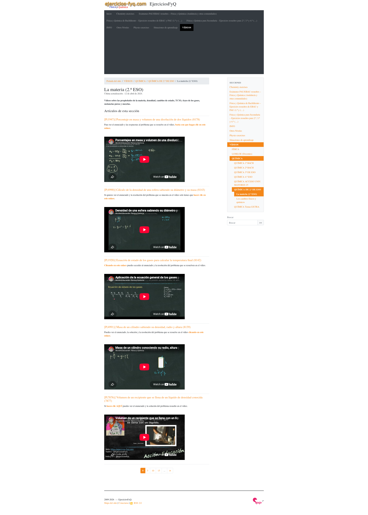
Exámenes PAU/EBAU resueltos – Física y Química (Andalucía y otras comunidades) (178, 13)
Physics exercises (141, 27)
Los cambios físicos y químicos (246, 200)
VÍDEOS (186, 27)
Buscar (230, 217)
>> (260, 222)
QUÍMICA (140, 80)
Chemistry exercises (125, 13)
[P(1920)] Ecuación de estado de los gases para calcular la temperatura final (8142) (152, 260)
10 (153, 470)
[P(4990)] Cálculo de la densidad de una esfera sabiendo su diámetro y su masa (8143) (154, 190)
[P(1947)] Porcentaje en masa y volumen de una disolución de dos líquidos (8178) (152, 119)
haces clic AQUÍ (114, 406)
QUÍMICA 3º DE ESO (245, 172)
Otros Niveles (123, 27)
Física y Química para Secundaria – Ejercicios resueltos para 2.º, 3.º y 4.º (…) (222, 20)
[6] (170, 470)
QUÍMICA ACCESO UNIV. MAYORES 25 (247, 183)
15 (159, 470)
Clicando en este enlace (115, 265)
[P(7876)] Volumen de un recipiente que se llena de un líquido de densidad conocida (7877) (153, 399)
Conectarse (124, 502)
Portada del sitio (114, 80)
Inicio (109, 13)
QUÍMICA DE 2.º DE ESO (161, 80)
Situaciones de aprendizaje (166, 27)
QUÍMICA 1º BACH (244, 162)
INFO (109, 27)
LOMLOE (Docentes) (242, 153)
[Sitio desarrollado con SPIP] (258, 500)
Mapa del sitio (110, 502)
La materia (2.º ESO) (246, 194)
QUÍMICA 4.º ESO (243, 176)
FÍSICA (235, 149)
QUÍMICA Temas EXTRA (246, 206)
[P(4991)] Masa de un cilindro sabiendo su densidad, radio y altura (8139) (147, 327)
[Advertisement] (184, 52)
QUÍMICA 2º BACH (244, 167)
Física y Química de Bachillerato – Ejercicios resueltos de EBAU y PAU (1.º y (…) (144, 20)
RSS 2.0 (137, 502)
